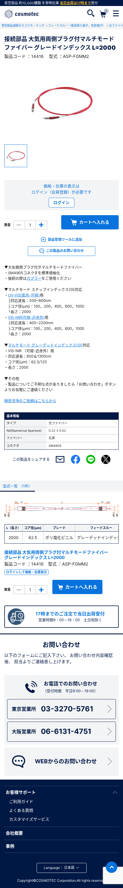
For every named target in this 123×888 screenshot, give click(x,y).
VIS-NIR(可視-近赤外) (26, 317)
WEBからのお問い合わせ (66, 761)
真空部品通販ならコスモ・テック (23, 25)
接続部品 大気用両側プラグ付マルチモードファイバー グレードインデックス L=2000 (56, 555)
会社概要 (14, 833)
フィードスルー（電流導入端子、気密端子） (77, 25)
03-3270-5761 (52, 709)
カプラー (34, 278)
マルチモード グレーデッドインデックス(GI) (45, 345)
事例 (10, 846)
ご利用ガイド (21, 801)
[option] (61, 102)
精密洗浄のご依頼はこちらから (30, 400)
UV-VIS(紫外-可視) (24, 295)
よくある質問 (21, 810)
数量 (7, 225)
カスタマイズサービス (29, 819)
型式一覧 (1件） (17, 486)
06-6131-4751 (51, 731)
